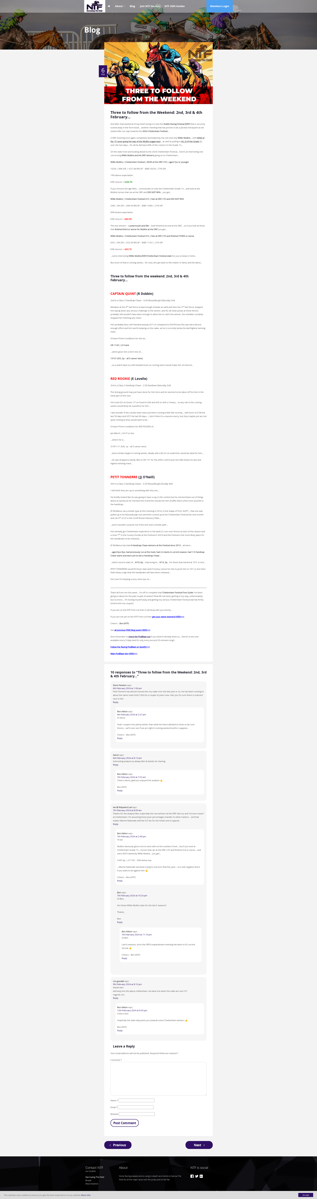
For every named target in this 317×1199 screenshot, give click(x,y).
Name (114, 1100)
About (119, 6)
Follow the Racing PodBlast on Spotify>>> (130, 646)
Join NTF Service (149, 6)
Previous (119, 1145)
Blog (132, 6)
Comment (116, 1060)
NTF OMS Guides (174, 6)
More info (86, 1195)
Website (114, 1114)
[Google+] (201, 1176)
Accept (306, 1195)
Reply (115, 702)
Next (197, 1145)
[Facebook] (192, 1176)
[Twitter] (196, 1176)
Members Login (219, 6)
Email (113, 1107)
